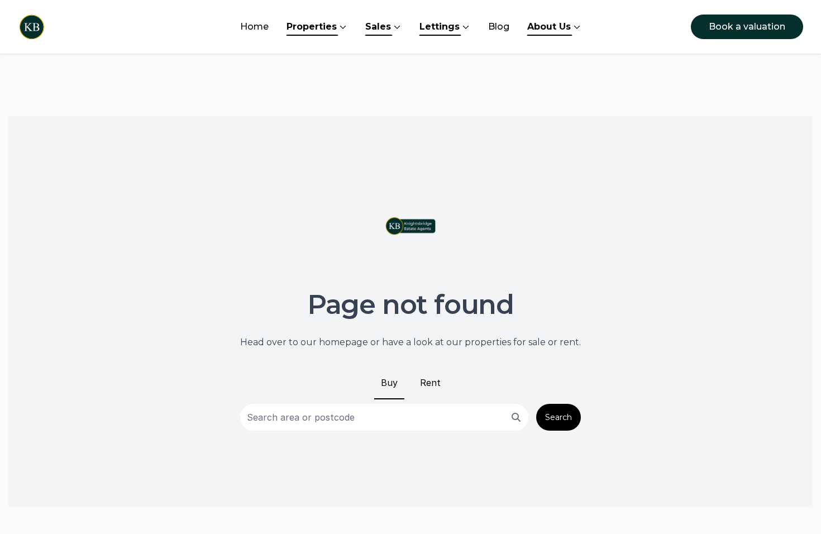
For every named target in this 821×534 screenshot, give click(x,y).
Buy (389, 382)
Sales (378, 26)
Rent (430, 382)
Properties (312, 26)
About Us (549, 26)
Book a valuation (747, 26)
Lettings (439, 26)
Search (558, 417)
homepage (343, 342)
